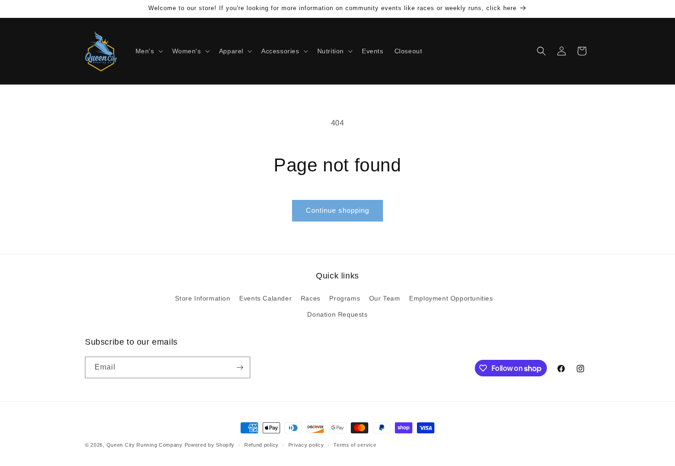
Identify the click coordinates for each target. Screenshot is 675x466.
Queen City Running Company (145, 445)
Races (311, 298)
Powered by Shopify (210, 445)
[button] (148, 51)
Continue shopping (337, 210)
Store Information (202, 298)
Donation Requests (337, 314)
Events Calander (265, 298)
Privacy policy (306, 445)
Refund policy (261, 445)
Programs (344, 298)
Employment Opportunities (451, 298)
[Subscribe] (240, 367)
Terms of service (354, 445)
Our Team (384, 298)
